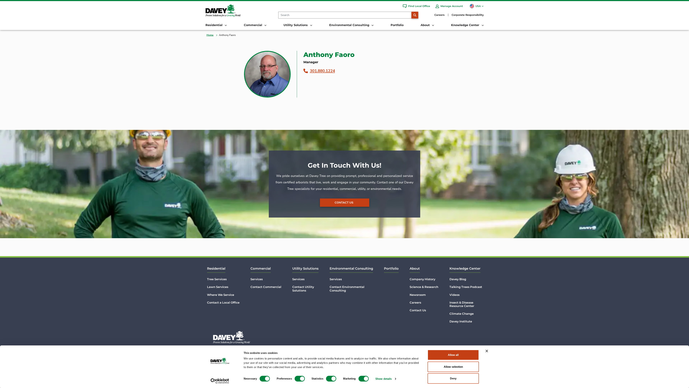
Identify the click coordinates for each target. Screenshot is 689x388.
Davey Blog (457, 279)
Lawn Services (217, 287)
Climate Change (461, 313)
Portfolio (397, 25)
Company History (422, 279)
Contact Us (344, 203)
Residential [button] (214, 25)
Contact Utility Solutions (303, 288)
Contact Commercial (265, 287)
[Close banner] (487, 351)
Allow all (453, 354)
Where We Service (220, 295)
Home (210, 35)
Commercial (260, 269)
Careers (439, 15)
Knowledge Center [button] (465, 25)
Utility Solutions (305, 269)
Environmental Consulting (351, 269)
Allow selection (453, 366)
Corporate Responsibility (468, 15)
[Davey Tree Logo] (231, 337)
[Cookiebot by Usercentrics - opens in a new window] (220, 381)
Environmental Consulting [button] (349, 25)
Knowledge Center (465, 269)
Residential (216, 269)
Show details (383, 378)
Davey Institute (460, 321)
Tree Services (217, 279)
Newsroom (418, 295)
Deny (453, 378)
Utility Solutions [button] (296, 25)
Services (256, 279)
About (415, 269)
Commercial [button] (253, 25)
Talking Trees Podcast (465, 287)
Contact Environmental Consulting (347, 288)
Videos (454, 295)
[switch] (300, 379)
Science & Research (424, 287)
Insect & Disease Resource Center (461, 304)
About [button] (426, 25)
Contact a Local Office (223, 302)
